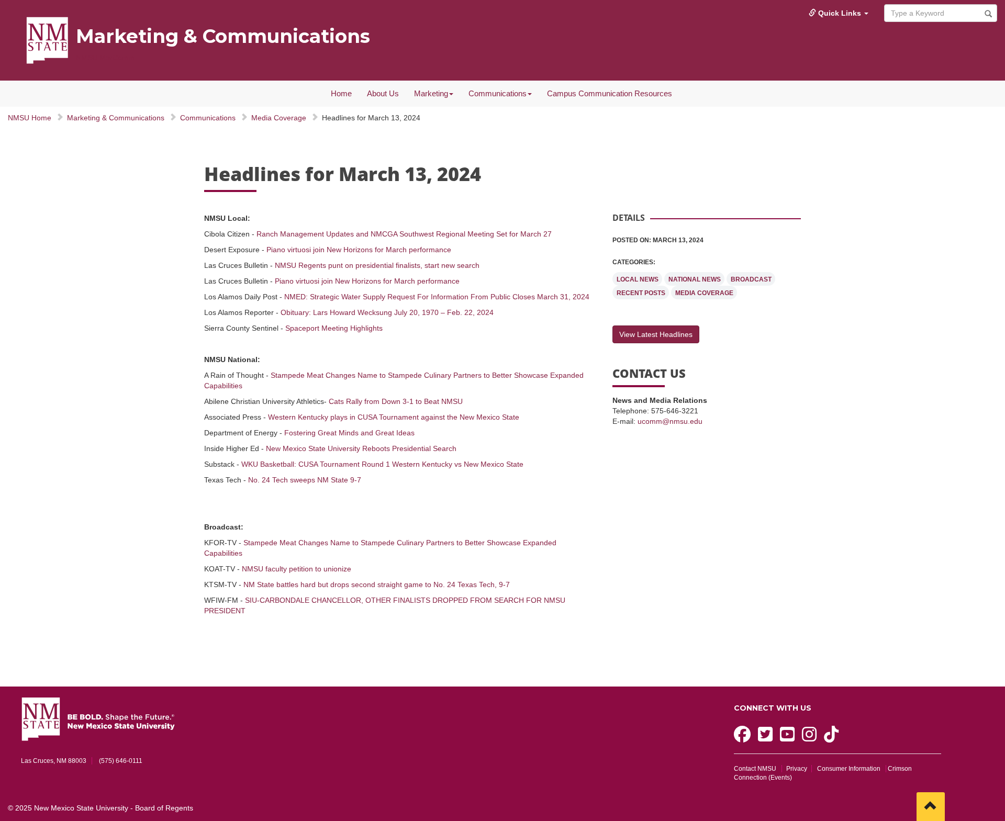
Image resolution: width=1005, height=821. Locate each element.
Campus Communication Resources (609, 93)
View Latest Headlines (656, 334)
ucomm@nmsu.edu (670, 421)
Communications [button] (497, 93)
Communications (208, 118)
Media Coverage (278, 118)
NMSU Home (29, 118)
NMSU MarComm (105, 57)
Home (341, 93)
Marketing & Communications (223, 36)
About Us (383, 93)
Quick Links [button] (839, 13)
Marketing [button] (431, 93)
